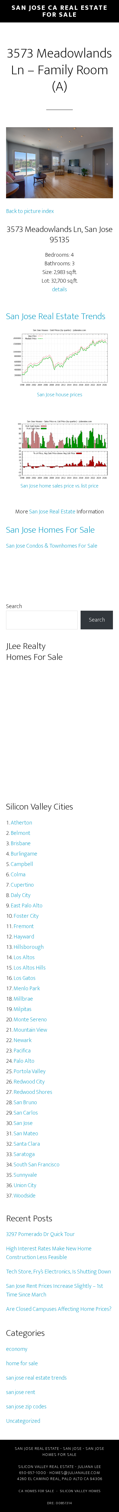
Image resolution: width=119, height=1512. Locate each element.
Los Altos (24, 957)
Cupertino (22, 885)
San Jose (23, 1123)
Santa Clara (27, 1144)
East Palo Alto (26, 906)
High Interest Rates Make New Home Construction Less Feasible (49, 1253)
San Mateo (26, 1133)
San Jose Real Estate (52, 512)
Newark (22, 1040)
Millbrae (23, 999)
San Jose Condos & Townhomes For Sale (51, 546)
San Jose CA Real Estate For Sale (59, 11)
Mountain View (30, 1030)
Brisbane (21, 843)
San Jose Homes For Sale (50, 530)
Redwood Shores (33, 1092)
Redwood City (29, 1082)
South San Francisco (37, 1165)
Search (14, 606)
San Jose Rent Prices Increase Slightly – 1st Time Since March (54, 1290)
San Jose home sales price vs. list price (59, 486)
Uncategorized (23, 1421)
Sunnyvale (25, 1175)
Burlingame (24, 854)
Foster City (26, 916)
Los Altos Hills (30, 968)
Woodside (25, 1196)
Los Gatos (25, 978)
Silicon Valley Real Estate (46, 1466)
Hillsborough (29, 947)
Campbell (22, 864)
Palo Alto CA (75, 1478)
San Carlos (26, 1113)
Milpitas (22, 1009)
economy (16, 1349)
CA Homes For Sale (36, 1491)
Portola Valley (30, 1071)
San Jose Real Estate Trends (55, 316)
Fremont (24, 926)
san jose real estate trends (36, 1378)
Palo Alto (24, 1061)
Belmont (20, 833)
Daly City (21, 895)
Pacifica (22, 1051)
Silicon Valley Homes (80, 1491)
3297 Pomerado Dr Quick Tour (40, 1234)
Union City (25, 1185)
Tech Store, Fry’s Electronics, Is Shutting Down (58, 1272)
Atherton (21, 823)
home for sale (22, 1363)
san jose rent (20, 1392)
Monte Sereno (30, 1019)
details (59, 289)
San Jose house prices (59, 395)
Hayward (24, 937)
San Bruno (25, 1102)
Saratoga (24, 1154)
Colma (18, 874)
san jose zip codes (26, 1407)
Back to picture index (30, 211)
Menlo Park (27, 988)
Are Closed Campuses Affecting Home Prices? (58, 1309)
